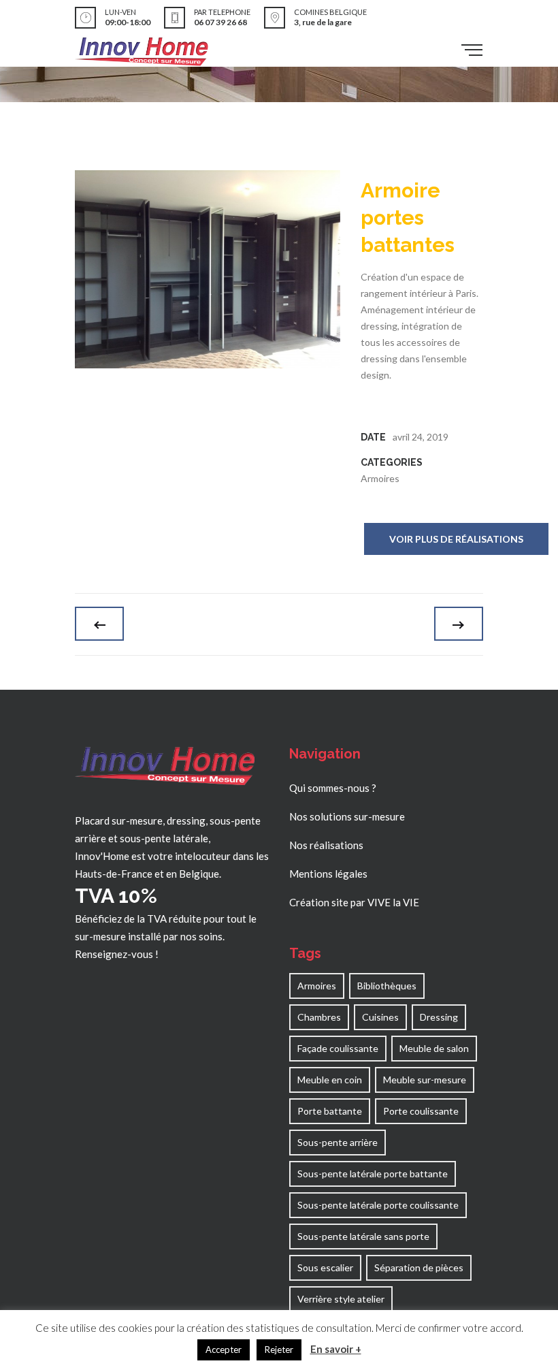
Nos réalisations (326, 845)
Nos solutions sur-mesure (347, 816)
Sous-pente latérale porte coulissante (378, 1205)
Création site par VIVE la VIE (354, 902)
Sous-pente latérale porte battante (372, 1173)
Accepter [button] (224, 1349)
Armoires (380, 478)
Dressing (439, 1017)
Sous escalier (325, 1267)
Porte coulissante (421, 1111)
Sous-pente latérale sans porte (363, 1236)
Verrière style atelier (340, 1299)
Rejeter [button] (279, 1349)
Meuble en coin (329, 1079)
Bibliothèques (386, 985)
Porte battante (329, 1111)
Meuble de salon (434, 1048)
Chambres (319, 1017)
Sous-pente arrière (337, 1142)
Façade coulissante (337, 1048)
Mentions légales (328, 873)
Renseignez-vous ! (117, 954)
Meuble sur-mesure (424, 1079)
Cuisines (380, 1017)
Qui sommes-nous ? (332, 788)
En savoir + (335, 1349)
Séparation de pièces (418, 1267)
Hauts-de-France (113, 873)
